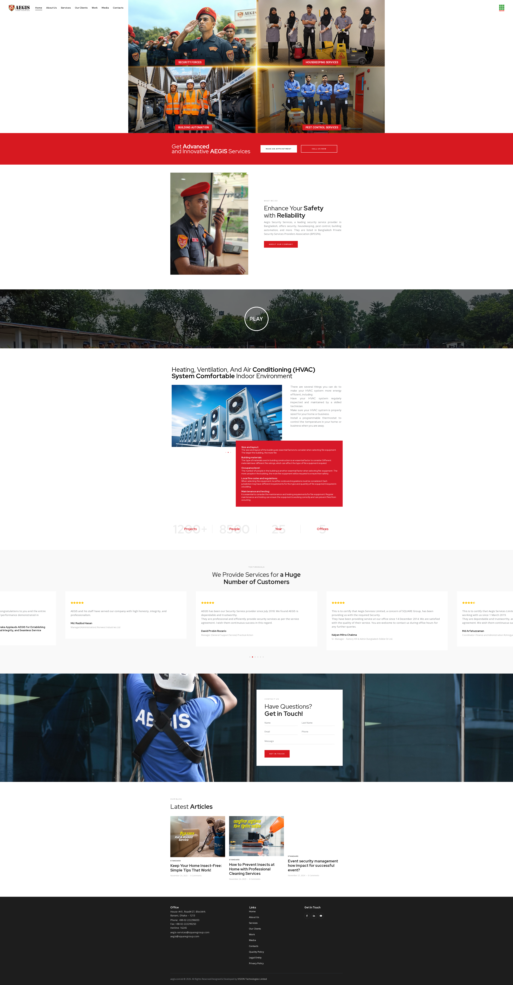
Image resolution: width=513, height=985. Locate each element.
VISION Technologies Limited (252, 979)
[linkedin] (314, 916)
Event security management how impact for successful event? (254, 865)
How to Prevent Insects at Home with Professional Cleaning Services (193, 869)
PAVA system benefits (307, 861)
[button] (225, 452)
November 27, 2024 (237, 875)
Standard (175, 860)
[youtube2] (321, 916)
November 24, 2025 (179, 879)
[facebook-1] (307, 916)
